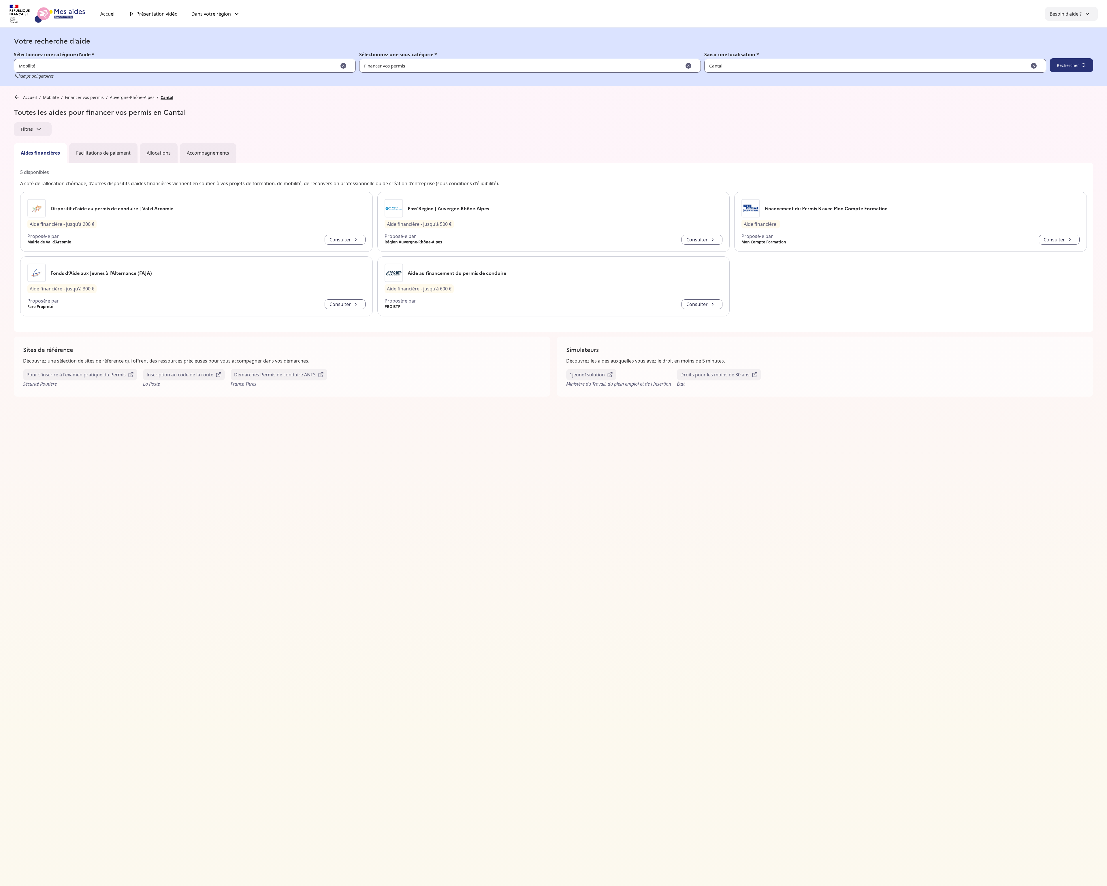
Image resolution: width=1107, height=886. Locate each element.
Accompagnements (208, 153)
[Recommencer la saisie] (343, 66)
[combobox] (857, 66)
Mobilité (51, 97)
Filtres (27, 129)
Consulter (340, 239)
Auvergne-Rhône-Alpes (132, 97)
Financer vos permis (84, 97)
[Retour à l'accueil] (52, 13)
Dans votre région (211, 14)
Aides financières (40, 153)
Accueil (108, 14)
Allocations (159, 153)
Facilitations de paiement (103, 153)
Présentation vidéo (157, 14)
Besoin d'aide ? (1066, 14)
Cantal (167, 97)
